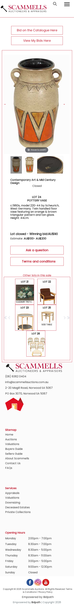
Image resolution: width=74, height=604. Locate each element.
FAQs (8, 468)
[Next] (66, 104)
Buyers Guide (14, 449)
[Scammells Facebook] (30, 582)
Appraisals (12, 493)
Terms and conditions (39, 261)
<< (5, 317)
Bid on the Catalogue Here (37, 30)
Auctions (11, 439)
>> (68, 317)
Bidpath (36, 602)
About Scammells (17, 458)
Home (9, 435)
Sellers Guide (14, 454)
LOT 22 (47, 292)
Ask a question (37, 250)
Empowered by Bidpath (38, 597)
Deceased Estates (17, 507)
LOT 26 (36, 344)
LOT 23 (24, 318)
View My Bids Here (37, 40)
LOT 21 (25, 291)
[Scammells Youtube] (45, 582)
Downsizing (12, 503)
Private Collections (18, 512)
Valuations (12, 444)
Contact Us (12, 463)
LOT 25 (46, 316)
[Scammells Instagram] (38, 582)
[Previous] (7, 104)
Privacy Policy (45, 592)
